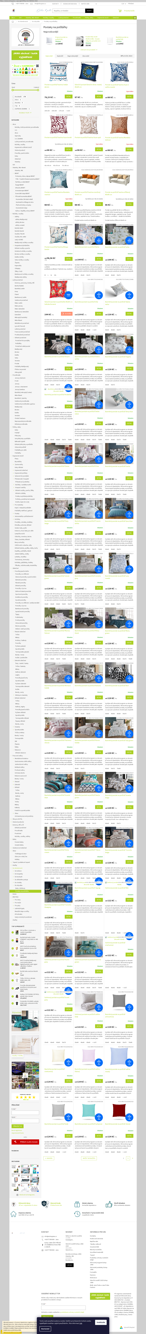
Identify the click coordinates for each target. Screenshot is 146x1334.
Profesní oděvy (20, 770)
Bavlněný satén (20, 289)
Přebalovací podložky (22, 482)
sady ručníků (19, 240)
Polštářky (18, 343)
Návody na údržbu (96, 1250)
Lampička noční (20, 534)
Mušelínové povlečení (22, 323)
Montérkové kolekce (21, 758)
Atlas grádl (18, 372)
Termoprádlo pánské (22, 652)
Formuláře (93, 1272)
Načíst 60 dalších (89, 1158)
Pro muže (18, 903)
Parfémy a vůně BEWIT (22, 182)
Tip (17, 106)
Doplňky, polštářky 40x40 (23, 551)
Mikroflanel (18, 320)
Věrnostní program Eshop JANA (98, 1264)
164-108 (54, 111)
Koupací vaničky (20, 487)
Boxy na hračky (19, 542)
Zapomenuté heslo (18, 1133)
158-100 (47, 111)
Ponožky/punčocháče (22, 571)
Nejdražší (60, 56)
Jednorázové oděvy (21, 764)
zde (81, 1323)
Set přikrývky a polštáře (22, 439)
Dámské (17, 785)
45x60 (82, 275)
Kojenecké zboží (18, 456)
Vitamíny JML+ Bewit (19, 168)
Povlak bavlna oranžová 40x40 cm (85, 220)
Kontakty (55, 4)
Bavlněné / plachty (21, 398)
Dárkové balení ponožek (23, 591)
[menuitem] (13, 17)
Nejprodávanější (73, 56)
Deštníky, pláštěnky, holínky (24, 562)
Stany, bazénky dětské (22, 539)
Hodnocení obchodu (70, 4)
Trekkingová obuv (20, 854)
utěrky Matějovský (21, 219)
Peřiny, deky (17, 427)
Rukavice (18, 750)
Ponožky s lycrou (20, 588)
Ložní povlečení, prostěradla (24, 142)
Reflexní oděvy (19, 767)
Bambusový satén (20, 297)
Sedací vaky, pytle (21, 528)
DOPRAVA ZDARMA (22, 109)
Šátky (16, 747)
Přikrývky (18, 436)
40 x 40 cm (48, 165)
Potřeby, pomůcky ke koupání (25, 499)
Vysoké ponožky (20, 600)
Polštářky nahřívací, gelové (23, 511)
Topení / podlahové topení (21, 862)
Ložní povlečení (18, 280)
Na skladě (20, 97)
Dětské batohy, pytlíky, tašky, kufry (26, 548)
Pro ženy (18, 900)
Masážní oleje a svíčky (22, 911)
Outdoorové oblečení (20, 848)
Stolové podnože (18, 822)
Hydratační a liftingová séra (24, 202)
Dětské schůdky (20, 493)
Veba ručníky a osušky (22, 260)
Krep (16, 291)
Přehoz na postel (20, 369)
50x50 (64, 604)
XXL (55, 275)
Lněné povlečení (20, 329)
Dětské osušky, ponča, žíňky (24, 490)
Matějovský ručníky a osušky (24, 243)
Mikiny (17, 637)
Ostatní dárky (19, 845)
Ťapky (17, 614)
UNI (16, 741)
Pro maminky (19, 505)
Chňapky (17, 268)
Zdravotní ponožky (21, 623)
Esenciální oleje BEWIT (22, 193)
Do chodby (18, 883)
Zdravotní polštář (20, 447)
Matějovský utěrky (21, 277)
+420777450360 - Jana (51, 1250)
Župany (17, 263)
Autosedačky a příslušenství (24, 516)
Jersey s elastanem (21, 387)
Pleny (16, 459)
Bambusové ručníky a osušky (24, 274)
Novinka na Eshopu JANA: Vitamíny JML (74, 1255)
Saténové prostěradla (22, 401)
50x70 (88, 275)
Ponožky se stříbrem (22, 574)
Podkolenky (19, 617)
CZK (122, 4)
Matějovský (18, 349)
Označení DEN (94, 1247)
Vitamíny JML (19, 170)
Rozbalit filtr (24, 113)
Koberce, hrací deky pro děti (24, 531)
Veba (16, 358)
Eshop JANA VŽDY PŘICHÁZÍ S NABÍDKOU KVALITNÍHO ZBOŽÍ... (53, 1245)
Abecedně (85, 56)
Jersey (17, 384)
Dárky (14, 839)
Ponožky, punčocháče (22, 153)
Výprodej (18, 136)
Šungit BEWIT (19, 185)
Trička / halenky (20, 666)
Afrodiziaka (18, 914)
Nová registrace (17, 1130)
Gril (14, 165)
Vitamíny (17, 162)
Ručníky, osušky (20, 145)
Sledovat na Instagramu (27, 1195)
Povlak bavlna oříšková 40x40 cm (115, 220)
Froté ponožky (20, 620)
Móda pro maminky (21, 695)
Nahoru (49, 1158)
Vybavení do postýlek (22, 476)
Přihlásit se (17, 1126)
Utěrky (17, 217)
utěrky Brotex (19, 222)
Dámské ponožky (20, 580)
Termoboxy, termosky (22, 560)
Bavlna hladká (19, 286)
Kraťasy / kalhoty (20, 640)
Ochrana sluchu (20, 773)
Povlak (17, 364)
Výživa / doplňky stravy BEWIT (25, 211)
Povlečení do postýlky (22, 341)
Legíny (17, 675)
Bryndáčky (18, 462)
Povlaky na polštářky (22, 891)
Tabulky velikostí (95, 1244)
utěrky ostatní (19, 225)
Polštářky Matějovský (22, 366)
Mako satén (18, 303)
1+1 (16, 130)
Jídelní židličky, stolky (22, 554)
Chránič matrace (20, 418)
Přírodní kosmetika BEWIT (23, 196)
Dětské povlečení (20, 338)
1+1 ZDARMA (19, 139)
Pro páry (17, 906)
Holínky (17, 859)
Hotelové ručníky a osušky (23, 251)
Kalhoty (17, 796)
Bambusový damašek (22, 312)
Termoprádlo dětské (22, 718)
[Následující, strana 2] (128, 1158)
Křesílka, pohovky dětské (23, 525)
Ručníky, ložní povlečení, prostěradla (27, 127)
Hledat (89, 11)
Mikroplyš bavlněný (21, 317)
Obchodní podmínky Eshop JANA (98, 1268)
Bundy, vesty (19, 692)
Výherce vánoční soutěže (74, 1236)
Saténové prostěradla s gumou (25, 404)
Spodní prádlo (19, 649)
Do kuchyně (18, 877)
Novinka (19, 103)
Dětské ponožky (20, 586)
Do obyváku (18, 885)
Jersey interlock (20, 378)
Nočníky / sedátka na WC (23, 485)
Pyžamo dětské (20, 712)
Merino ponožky (20, 626)
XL (51, 275)
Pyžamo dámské (20, 684)
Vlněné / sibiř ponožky (22, 629)
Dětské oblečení (20, 698)
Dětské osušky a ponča (22, 248)
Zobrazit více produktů (88, 50)
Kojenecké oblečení (21, 470)
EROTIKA (15, 897)
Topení (92, 1255)
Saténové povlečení (21, 300)
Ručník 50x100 (19, 231)
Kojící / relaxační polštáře (23, 508)
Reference (93, 1278)
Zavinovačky (19, 464)
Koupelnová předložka (22, 245)
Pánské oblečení (20, 632)
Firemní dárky (19, 842)
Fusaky (17, 514)
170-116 (61, 111)
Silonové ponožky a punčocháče (25, 577)
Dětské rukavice (20, 753)
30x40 (76, 330)
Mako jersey (19, 306)
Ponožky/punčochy (21, 678)
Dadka (17, 355)
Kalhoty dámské (20, 672)
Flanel (17, 294)
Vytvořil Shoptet (129, 1327)
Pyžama (17, 727)
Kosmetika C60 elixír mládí (24, 199)
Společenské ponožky (22, 612)
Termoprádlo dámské (22, 686)
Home (14, 894)
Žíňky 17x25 (18, 271)
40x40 (76, 275)
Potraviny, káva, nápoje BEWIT (25, 176)
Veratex (17, 361)
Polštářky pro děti (20, 450)
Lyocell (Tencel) (20, 326)
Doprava (92, 1275)
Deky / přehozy (20, 888)
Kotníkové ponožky (21, 597)
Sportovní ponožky (21, 594)
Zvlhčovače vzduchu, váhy (23, 545)
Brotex (17, 352)
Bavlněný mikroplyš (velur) (23, 392)
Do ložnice (18, 871)
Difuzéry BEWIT (20, 188)
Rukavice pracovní (21, 776)
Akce (18, 100)
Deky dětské (19, 467)
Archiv (69, 1265)
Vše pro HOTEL (17, 819)
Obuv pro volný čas (21, 856)
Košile (17, 689)
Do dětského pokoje (21, 880)
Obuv (16, 813)
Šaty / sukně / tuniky (21, 663)
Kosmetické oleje (21, 208)
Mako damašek (20, 309)
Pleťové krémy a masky (23, 205)
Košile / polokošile (21, 658)
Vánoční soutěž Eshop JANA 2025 (74, 1245)
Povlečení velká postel (22, 346)
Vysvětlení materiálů (96, 1252)
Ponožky (18, 643)
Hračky (15, 865)
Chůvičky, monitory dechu (23, 537)
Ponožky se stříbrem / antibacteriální (27, 603)
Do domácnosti (17, 868)
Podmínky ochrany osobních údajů (99, 1259)
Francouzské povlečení (22, 332)
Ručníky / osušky (18, 214)
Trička (17, 635)
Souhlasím (101, 1322)
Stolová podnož (20, 150)
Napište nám (85, 4)
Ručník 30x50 (19, 228)
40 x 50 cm (56, 165)
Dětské (17, 787)
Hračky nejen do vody (22, 502)
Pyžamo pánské (20, 646)
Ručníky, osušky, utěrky (22, 836)
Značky (15, 920)
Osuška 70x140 (19, 234)
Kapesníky (18, 266)
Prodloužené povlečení (22, 335)
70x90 (70, 440)
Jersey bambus (20, 389)
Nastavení (45, 1329)
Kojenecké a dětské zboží (23, 147)
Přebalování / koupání (22, 479)
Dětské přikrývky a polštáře (24, 444)
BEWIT (17, 173)
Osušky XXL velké (20, 237)
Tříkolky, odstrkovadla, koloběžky (26, 565)
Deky (16, 156)
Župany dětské (20, 721)
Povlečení (18, 833)
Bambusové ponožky (22, 609)
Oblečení (18, 159)
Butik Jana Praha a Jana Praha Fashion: (99, 1286)
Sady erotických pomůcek (23, 917)
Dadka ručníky (19, 257)
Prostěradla (16, 375)
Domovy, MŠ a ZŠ (18, 825)
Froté (16, 381)
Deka (16, 430)
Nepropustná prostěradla (23, 421)
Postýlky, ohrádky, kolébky (23, 522)
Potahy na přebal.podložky (24, 496)
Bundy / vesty (19, 655)
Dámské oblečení (20, 660)
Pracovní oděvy (18, 756)
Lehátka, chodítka (20, 557)
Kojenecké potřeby (21, 473)
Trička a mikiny (19, 733)
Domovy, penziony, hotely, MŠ (24, 283)
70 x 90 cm (65, 165)
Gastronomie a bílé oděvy (23, 761)
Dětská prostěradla (21, 424)
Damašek (18, 315)
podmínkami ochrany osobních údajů (72, 1312)
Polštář (17, 433)
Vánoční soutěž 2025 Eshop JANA (99, 1281)
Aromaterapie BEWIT (22, 191)
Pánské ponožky (20, 583)
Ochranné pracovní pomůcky (24, 816)
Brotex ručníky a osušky (22, 254)
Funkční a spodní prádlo (22, 810)
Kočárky (17, 519)
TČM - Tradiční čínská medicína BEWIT (27, 179)
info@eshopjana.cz (51, 1236)
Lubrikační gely (19, 908)
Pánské (17, 782)
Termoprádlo (19, 738)
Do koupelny (19, 874)
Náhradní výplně (20, 441)
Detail (68, 96)
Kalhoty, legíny (20, 707)
